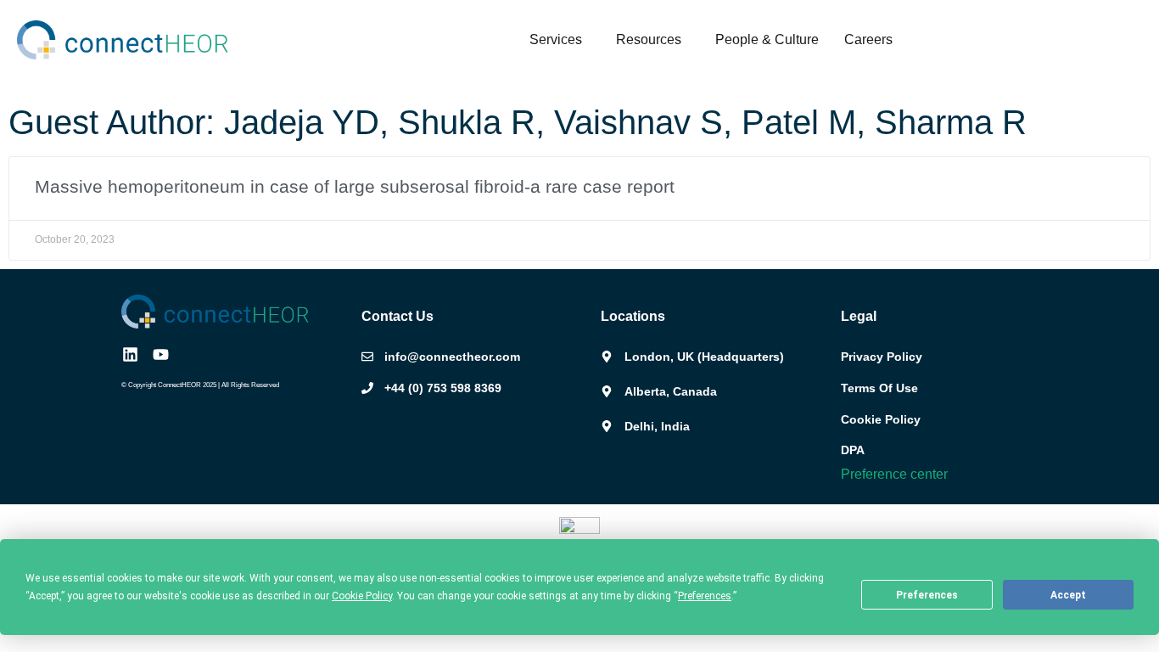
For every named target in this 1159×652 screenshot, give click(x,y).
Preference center (894, 474)
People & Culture (767, 39)
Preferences (927, 595)
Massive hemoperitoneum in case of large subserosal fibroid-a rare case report (355, 186)
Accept (1068, 595)
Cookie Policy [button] (362, 596)
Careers (868, 39)
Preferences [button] (704, 596)
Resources (648, 39)
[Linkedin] (130, 354)
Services (555, 39)
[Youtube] (161, 354)
